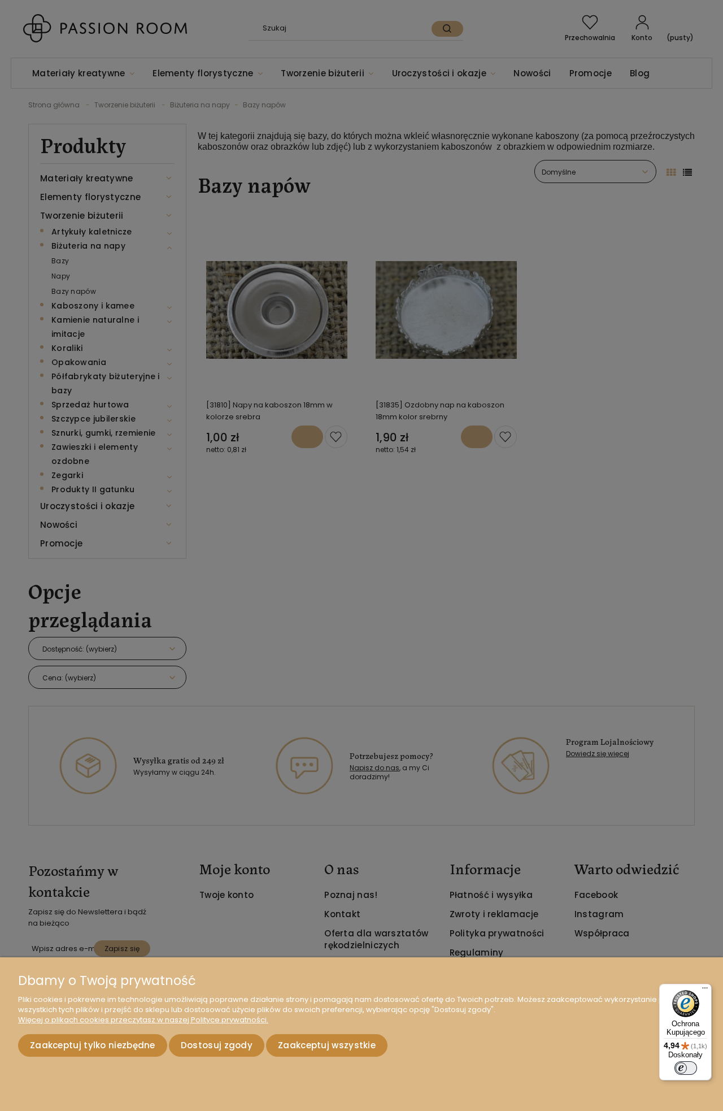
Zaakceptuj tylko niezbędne (92, 1045)
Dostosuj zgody (216, 1045)
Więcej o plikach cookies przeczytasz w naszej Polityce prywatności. (143, 1019)
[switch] (685, 1068)
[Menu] (705, 990)
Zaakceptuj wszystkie (327, 1045)
